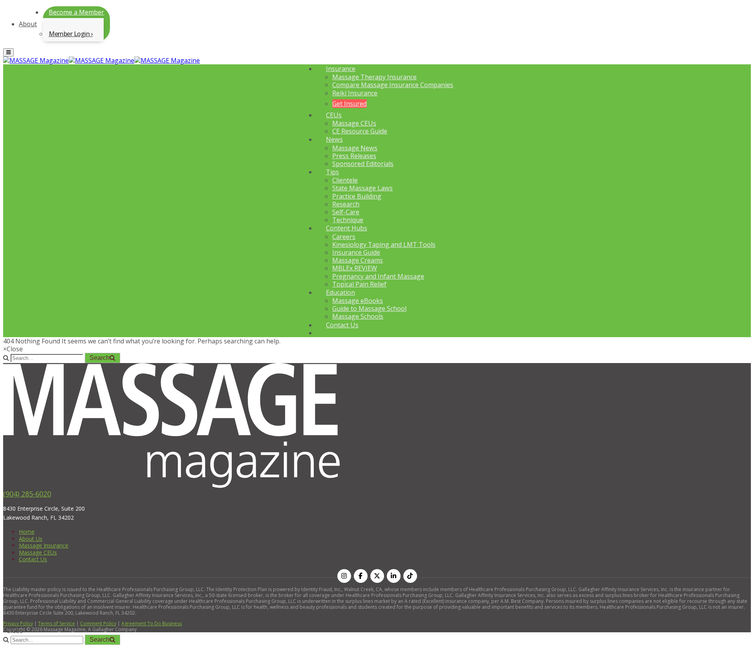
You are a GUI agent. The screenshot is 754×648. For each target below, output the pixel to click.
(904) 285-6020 (27, 493)
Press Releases (354, 156)
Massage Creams (357, 260)
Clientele (345, 180)
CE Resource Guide (359, 131)
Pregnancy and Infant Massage (378, 276)
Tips (332, 172)
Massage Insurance (43, 545)
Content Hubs (346, 228)
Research (345, 204)
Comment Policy (98, 623)
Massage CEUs (354, 123)
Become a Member (76, 12)
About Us (30, 538)
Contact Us (342, 325)
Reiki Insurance (354, 93)
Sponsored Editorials (362, 163)
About (28, 24)
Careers (343, 236)
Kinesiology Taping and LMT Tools (384, 244)
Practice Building (356, 196)
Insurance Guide (356, 252)
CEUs (334, 115)
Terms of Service (56, 623)
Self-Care (345, 212)
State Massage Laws (362, 188)
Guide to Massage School (369, 308)
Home (27, 531)
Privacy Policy (18, 623)
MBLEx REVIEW (354, 268)
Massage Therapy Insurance (374, 77)
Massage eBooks (357, 300)
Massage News (354, 148)
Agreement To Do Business (151, 623)
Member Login (69, 33)
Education (340, 292)
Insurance (340, 68)
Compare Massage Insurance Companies (392, 84)
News (334, 139)
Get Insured (349, 103)
